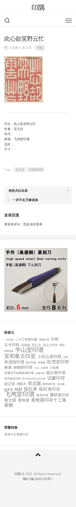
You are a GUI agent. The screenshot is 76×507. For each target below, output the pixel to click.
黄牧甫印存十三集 (48, 400)
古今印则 (11, 345)
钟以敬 (61, 384)
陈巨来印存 (49, 389)
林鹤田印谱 (23, 367)
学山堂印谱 (29, 350)
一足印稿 (9, 339)
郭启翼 (34, 383)
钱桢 (18, 389)
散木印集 (31, 362)
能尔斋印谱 (55, 372)
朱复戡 (41, 362)
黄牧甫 (23, 400)
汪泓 (36, 368)
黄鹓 (8, 405)
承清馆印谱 (14, 362)
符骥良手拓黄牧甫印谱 (19, 373)
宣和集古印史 (20, 356)
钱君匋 (8, 389)
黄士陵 (10, 400)
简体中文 (10, 434)
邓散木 (21, 384)
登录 (39, 224)
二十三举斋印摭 (26, 339)
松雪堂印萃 (58, 362)
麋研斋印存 (59, 395)
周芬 (62, 345)
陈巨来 (30, 389)
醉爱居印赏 (49, 384)
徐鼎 (65, 357)
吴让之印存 (50, 345)
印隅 (38, 8)
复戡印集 (9, 351)
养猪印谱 (44, 339)
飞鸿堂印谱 (35, 169)
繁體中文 (22, 434)
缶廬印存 (40, 373)
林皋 (8, 367)
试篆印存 (56, 378)
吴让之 (36, 345)
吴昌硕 (25, 345)
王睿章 (44, 367)
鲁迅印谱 (42, 395)
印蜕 (40, 48)
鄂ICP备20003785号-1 (38, 479)
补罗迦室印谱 (12, 378)
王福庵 (54, 367)
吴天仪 (19, 169)
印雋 (54, 339)
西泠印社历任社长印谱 (34, 378)
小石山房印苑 (50, 356)
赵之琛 (9, 384)
